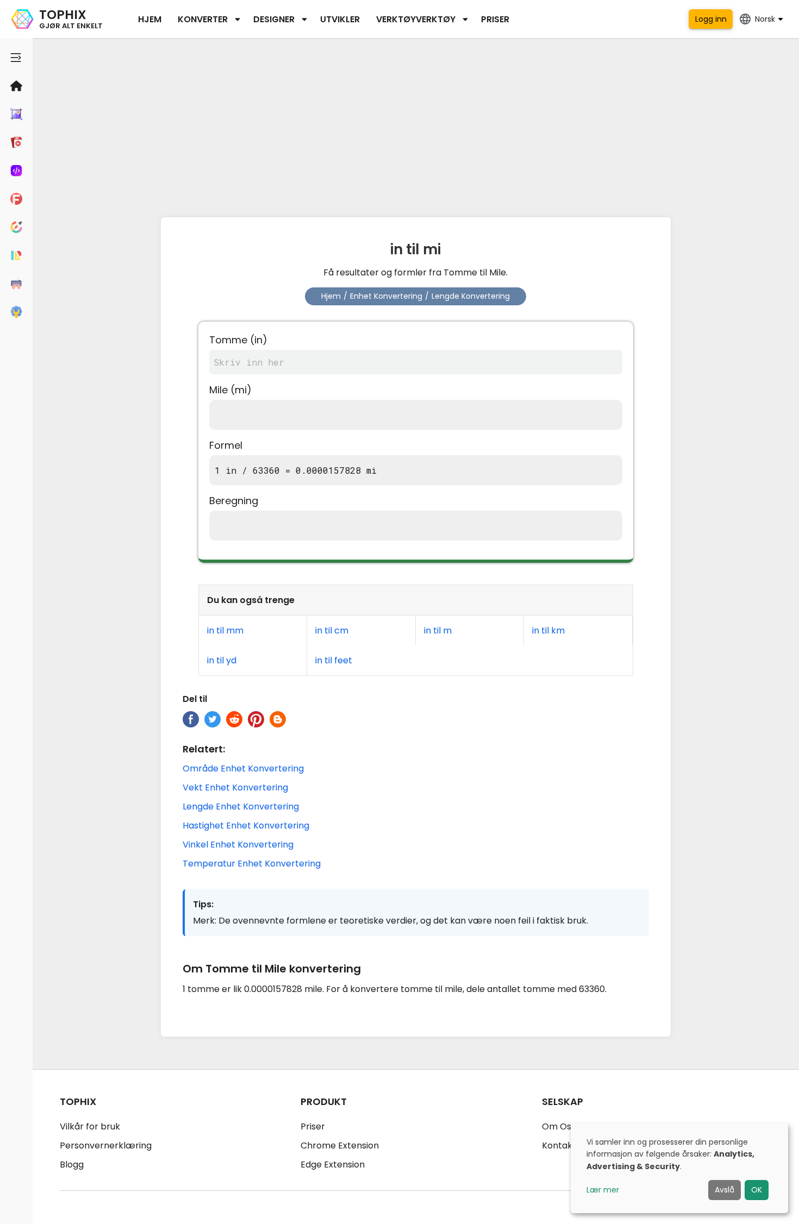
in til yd (221, 660)
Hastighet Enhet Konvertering (246, 825)
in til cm (331, 630)
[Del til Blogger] (278, 719)
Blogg (72, 1164)
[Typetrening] (16, 283)
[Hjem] (16, 86)
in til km (548, 630)
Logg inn (711, 19)
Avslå (724, 1189)
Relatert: (204, 749)
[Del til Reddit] (234, 719)
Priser (495, 19)
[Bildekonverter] (16, 114)
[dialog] (679, 1167)
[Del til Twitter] (212, 719)
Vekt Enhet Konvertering (235, 787)
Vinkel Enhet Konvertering (238, 844)
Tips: (203, 904)
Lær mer (602, 1189)
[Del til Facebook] (191, 719)
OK (756, 1189)
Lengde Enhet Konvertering (241, 806)
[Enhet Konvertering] (16, 255)
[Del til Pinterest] (256, 719)
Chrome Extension (340, 1145)
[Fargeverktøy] (16, 227)
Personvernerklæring (106, 1145)
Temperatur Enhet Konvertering (252, 863)
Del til (195, 699)
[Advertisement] (416, 125)
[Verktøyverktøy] (16, 312)
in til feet (333, 660)
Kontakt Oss (568, 1145)
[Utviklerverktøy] (16, 170)
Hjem (149, 19)
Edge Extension (333, 1164)
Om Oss (559, 1126)
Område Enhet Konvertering (243, 768)
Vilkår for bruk (90, 1126)
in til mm (225, 630)
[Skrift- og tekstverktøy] (16, 199)
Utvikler (340, 19)
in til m (438, 630)
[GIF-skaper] (16, 142)
